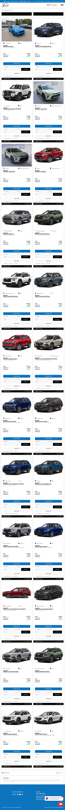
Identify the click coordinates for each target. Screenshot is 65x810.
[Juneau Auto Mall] (5, 5)
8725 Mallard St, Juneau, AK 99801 (45, 1)
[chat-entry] (60, 804)
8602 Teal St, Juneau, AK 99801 (58, 1)
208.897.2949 (25, 1)
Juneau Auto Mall (7, 78)
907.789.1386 (7, 1)
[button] (31, 30)
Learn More (16, 73)
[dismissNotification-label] (62, 796)
